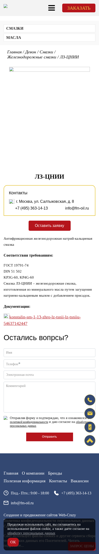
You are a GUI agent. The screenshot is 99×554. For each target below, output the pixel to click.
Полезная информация (24, 480)
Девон (30, 51)
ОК (13, 542)
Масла (13, 37)
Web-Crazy (67, 515)
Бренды (55, 473)
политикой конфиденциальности (29, 422)
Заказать (78, 8)
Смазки (14, 28)
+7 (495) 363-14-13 (31, 208)
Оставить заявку (49, 226)
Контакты (58, 480)
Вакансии (80, 480)
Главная (11, 473)
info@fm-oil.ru (77, 208)
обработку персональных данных (31, 533)
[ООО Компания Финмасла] (5, 6)
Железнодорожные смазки (31, 57)
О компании (33, 473)
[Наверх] (89, 440)
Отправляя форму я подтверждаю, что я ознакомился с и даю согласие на (49, 422)
